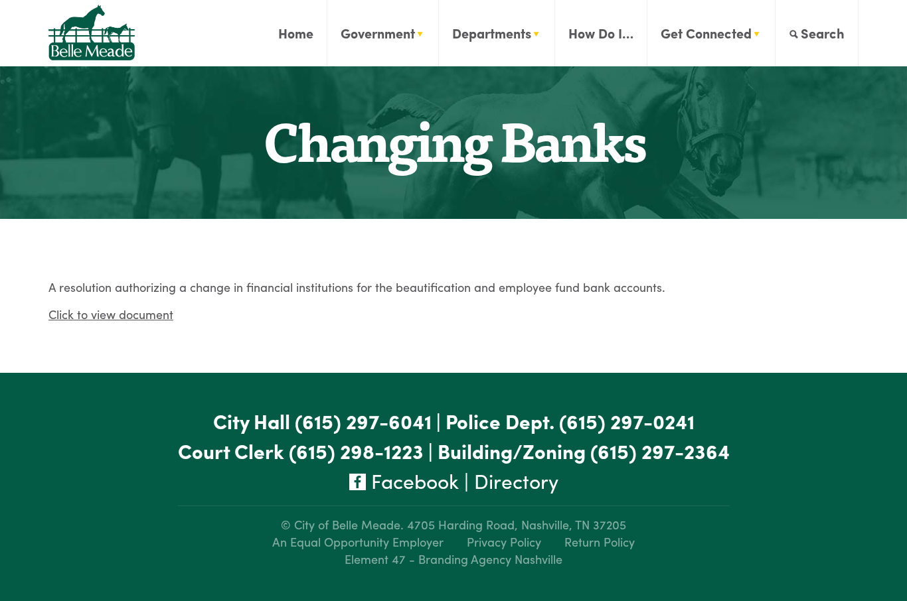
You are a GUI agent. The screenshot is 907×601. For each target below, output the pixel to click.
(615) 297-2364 (660, 450)
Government (378, 32)
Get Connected (706, 32)
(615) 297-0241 (627, 421)
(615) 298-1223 (356, 450)
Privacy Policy (504, 541)
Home (295, 32)
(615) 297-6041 (363, 421)
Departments (491, 32)
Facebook (412, 480)
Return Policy (599, 541)
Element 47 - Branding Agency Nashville (453, 559)
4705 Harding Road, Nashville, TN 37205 (516, 524)
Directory (516, 480)
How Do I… (600, 32)
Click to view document (110, 314)
